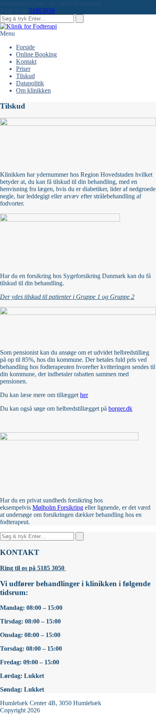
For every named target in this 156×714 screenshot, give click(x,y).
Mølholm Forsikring (57, 507)
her (84, 394)
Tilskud (25, 76)
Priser (23, 68)
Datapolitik (30, 83)
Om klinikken (33, 90)
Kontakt (26, 61)
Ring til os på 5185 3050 (33, 568)
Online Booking (36, 54)
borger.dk (120, 408)
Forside (25, 47)
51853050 (42, 10)
